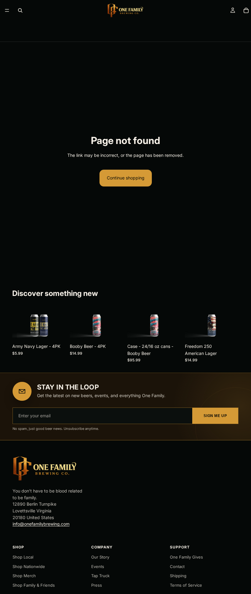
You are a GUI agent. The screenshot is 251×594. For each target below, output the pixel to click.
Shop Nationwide (29, 566)
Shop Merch (24, 575)
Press (96, 585)
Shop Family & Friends (34, 585)
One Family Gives (186, 557)
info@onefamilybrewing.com (41, 523)
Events (97, 566)
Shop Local (23, 557)
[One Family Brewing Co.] (45, 468)
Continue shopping (125, 177)
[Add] (56, 331)
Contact (177, 566)
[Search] (20, 10)
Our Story (100, 557)
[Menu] (7, 10)
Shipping (178, 575)
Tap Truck (100, 575)
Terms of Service (186, 585)
